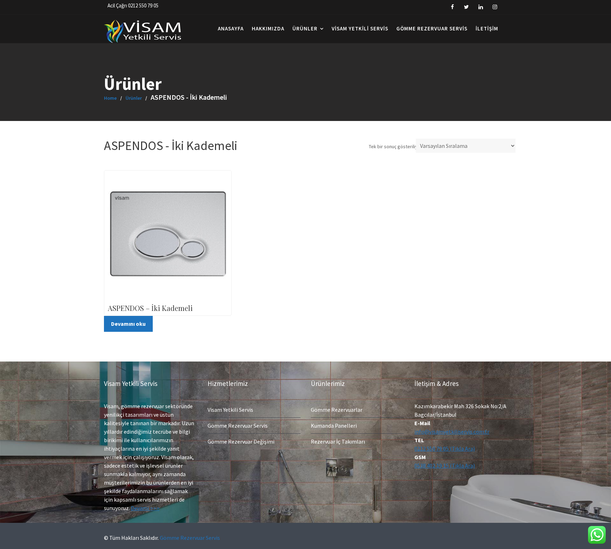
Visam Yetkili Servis (360, 28)
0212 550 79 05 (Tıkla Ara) (444, 448)
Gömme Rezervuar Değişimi (241, 441)
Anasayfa (231, 28)
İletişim (487, 28)
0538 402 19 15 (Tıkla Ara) (444, 465)
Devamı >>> (145, 508)
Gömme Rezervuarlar (336, 409)
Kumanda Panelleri (334, 425)
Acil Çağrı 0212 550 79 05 (132, 5)
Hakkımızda (268, 28)
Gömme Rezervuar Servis (431, 28)
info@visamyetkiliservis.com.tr (451, 431)
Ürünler (305, 28)
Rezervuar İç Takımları (338, 441)
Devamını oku (128, 323)
